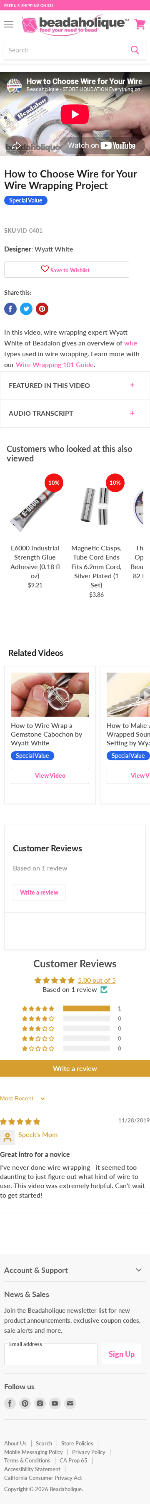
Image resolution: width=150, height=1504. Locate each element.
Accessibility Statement (32, 1469)
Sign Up (122, 1354)
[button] (38, 1008)
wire (131, 343)
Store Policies (77, 1443)
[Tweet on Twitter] (26, 309)
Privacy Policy (88, 1452)
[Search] (135, 49)
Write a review (39, 892)
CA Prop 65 (74, 1460)
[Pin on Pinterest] (42, 309)
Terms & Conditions (27, 1460)
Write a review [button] (75, 1068)
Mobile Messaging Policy (33, 1452)
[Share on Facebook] (10, 309)
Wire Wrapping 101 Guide (55, 364)
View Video (50, 775)
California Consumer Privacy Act (43, 1477)
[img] (20, 1121)
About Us (15, 1443)
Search (44, 1443)
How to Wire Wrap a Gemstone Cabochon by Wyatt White (46, 734)
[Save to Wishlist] (45, 269)
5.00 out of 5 (97, 980)
